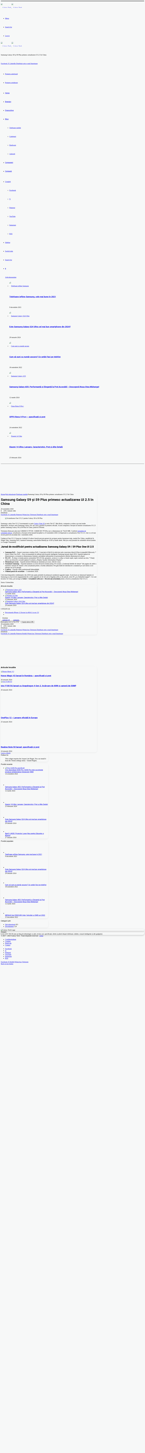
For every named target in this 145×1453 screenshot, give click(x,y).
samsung (16, 620)
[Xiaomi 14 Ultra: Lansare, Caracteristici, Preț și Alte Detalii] (15, 436)
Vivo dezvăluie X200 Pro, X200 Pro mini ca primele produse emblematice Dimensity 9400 (24, 771)
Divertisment (9, 926)
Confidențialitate (10, 939)
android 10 (6, 620)
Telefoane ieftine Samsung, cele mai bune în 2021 (32, 297)
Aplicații (12, 154)
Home (7, 93)
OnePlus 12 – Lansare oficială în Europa (19, 718)
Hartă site (8, 943)
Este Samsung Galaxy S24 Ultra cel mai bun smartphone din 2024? (40, 327)
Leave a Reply (6, 753)
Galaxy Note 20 (39, 523)
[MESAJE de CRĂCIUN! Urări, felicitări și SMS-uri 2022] (13, 913)
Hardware (12, 145)
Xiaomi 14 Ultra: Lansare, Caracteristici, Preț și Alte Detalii (36, 447)
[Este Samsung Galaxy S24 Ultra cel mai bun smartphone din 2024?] (19, 316)
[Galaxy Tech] (11, 7)
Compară (8, 171)
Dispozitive (9, 110)
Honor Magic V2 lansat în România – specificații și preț (26, 676)
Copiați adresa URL (28, 622)
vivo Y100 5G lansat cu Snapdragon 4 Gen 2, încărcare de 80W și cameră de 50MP (38, 686)
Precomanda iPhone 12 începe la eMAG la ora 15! (22, 612)
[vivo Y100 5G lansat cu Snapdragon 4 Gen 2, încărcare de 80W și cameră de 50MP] (6, 682)
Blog (6, 119)
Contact (7, 945)
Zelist (41, 936)
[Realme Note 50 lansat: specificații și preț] (21, 743)
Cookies (8, 941)
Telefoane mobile (15, 128)
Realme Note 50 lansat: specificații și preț (20, 747)
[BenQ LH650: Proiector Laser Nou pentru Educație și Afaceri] (13, 831)
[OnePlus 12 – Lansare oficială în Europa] (21, 714)
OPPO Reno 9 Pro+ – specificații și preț (27, 417)
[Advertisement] (64, 478)
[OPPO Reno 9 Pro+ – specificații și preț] (16, 406)
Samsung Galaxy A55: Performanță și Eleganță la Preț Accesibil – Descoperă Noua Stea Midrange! (54, 387)
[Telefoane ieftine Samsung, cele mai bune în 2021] (19, 286)
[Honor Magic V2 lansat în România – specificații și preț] (7, 671)
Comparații (9, 163)
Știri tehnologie (10, 494)
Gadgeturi (12, 136)
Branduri (8, 102)
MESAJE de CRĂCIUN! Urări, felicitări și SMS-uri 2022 (25, 915)
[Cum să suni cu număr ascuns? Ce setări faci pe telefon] (19, 346)
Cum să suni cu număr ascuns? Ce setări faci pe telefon (35, 357)
